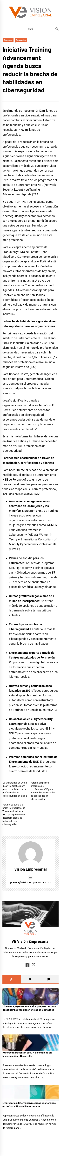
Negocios (8, 40)
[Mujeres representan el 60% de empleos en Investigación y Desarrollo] (30, 1042)
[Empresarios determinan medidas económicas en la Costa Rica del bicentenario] (30, 1093)
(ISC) (33, 367)
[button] (30, 29)
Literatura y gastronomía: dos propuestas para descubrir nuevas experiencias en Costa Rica (29, 1008)
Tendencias (21, 40)
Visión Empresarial (30, 869)
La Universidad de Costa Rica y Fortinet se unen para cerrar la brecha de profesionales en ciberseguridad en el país (14, 789)
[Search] (57, 28)
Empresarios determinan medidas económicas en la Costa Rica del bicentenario (29, 1104)
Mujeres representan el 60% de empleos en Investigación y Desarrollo (27, 1054)
